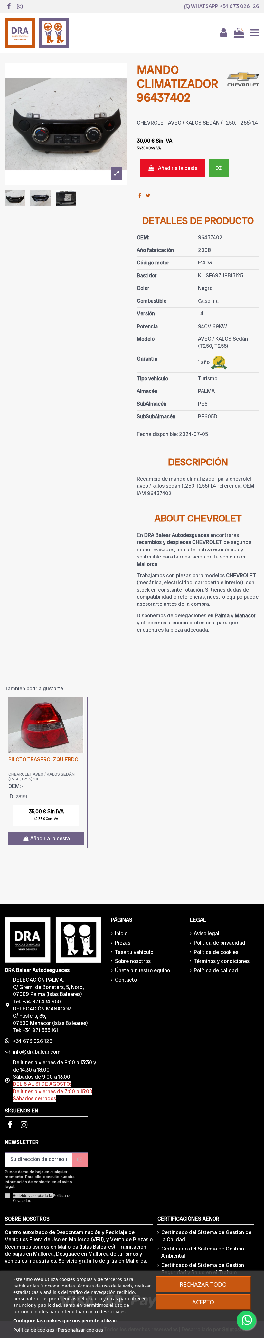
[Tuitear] (148, 195)
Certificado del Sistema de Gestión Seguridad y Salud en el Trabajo (202, 1269)
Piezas (122, 942)
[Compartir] (139, 195)
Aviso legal (206, 933)
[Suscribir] (80, 1160)
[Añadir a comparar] (219, 168)
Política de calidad (216, 970)
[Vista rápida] (82, 719)
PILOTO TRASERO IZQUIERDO (43, 759)
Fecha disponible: (157, 434)
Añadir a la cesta (178, 168)
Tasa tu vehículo (134, 952)
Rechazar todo (203, 1284)
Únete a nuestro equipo (142, 970)
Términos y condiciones (222, 961)
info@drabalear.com (37, 1051)
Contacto (126, 979)
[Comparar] (82, 707)
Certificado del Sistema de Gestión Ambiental (202, 1252)
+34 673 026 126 (239, 6)
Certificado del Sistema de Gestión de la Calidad (206, 1236)
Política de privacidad (219, 942)
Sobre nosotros (133, 961)
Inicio (121, 933)
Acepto (203, 1302)
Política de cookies (216, 952)
